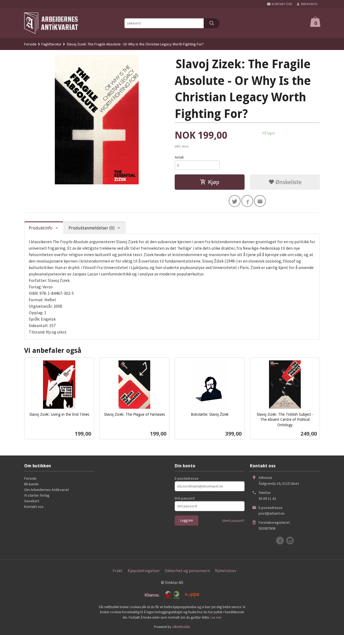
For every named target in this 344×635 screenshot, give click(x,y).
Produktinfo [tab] (40, 228)
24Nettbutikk (181, 627)
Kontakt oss (34, 506)
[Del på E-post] (260, 201)
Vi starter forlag (36, 495)
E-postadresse (187, 478)
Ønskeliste (288, 182)
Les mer (215, 617)
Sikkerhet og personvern (187, 570)
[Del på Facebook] (247, 201)
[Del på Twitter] (235, 201)
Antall (179, 157)
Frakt (118, 570)
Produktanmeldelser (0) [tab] (91, 228)
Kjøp (213, 182)
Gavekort (31, 500)
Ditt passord (185, 498)
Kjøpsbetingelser (144, 570)
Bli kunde (31, 484)
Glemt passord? (233, 520)
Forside (30, 44)
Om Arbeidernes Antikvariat (46, 489)
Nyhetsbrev (225, 570)
